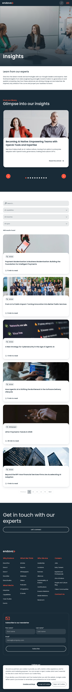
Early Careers (59, 567)
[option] (36, 210)
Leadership (41, 563)
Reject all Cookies (59, 684)
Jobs (56, 563)
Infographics (24, 589)
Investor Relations (43, 591)
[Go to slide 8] (41, 177)
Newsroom (41, 600)
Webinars (23, 576)
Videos (22, 580)
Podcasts (23, 585)
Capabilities (7, 595)
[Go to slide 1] (25, 177)
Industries (6, 590)
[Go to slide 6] (37, 177)
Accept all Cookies (44, 684)
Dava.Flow (6, 563)
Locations (41, 567)
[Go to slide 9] (43, 177)
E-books (23, 593)
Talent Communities (61, 589)
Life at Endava (59, 578)
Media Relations (43, 596)
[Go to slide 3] (30, 177)
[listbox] (36, 210)
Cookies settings (29, 684)
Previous (23, 492)
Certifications (42, 587)
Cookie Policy (36, 674)
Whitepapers (24, 572)
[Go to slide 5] (34, 177)
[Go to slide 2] (28, 177)
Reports (22, 567)
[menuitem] (10, 563)
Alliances (40, 576)
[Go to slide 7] (39, 177)
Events (5, 603)
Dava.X (5, 567)
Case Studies (7, 599)
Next (50, 492)
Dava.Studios (7, 580)
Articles (22, 563)
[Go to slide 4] (32, 177)
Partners (40, 572)
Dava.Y (5, 572)
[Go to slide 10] (46, 177)
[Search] (5, 203)
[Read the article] (36, 152)
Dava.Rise (6, 576)
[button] (61, 3)
